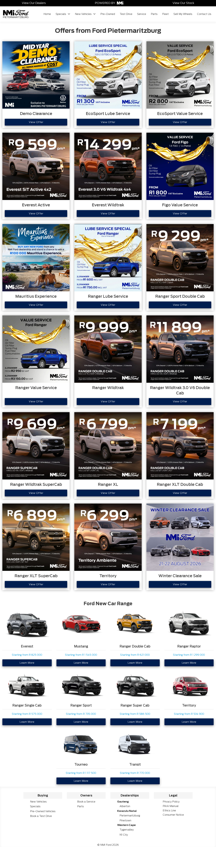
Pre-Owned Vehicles (43, 811)
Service (141, 14)
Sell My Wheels (182, 14)
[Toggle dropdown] (69, 14)
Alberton (125, 806)
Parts (154, 14)
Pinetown (125, 820)
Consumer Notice (173, 814)
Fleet (165, 14)
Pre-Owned (107, 14)
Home (47, 14)
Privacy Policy (171, 801)
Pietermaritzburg (130, 815)
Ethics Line (169, 810)
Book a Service (86, 801)
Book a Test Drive (41, 816)
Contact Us (204, 14)
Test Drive (126, 14)
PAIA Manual (171, 806)
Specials (61, 14)
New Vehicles (83, 14)
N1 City (124, 834)
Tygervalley (127, 829)
